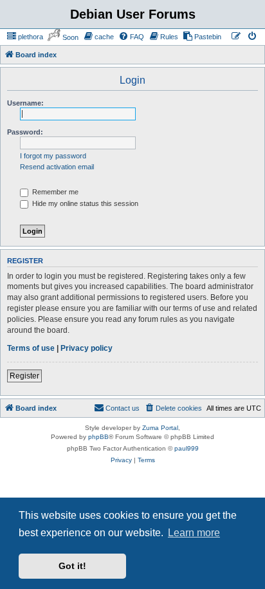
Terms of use (31, 348)
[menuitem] (24, 36)
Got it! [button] (72, 566)
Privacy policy (86, 348)
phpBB (98, 436)
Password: (25, 132)
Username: (25, 103)
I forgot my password (53, 156)
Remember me (54, 192)
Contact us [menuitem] (122, 408)
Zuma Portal (160, 427)
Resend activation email (57, 167)
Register (24, 375)
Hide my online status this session (84, 203)
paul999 (186, 448)
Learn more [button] (194, 532)
